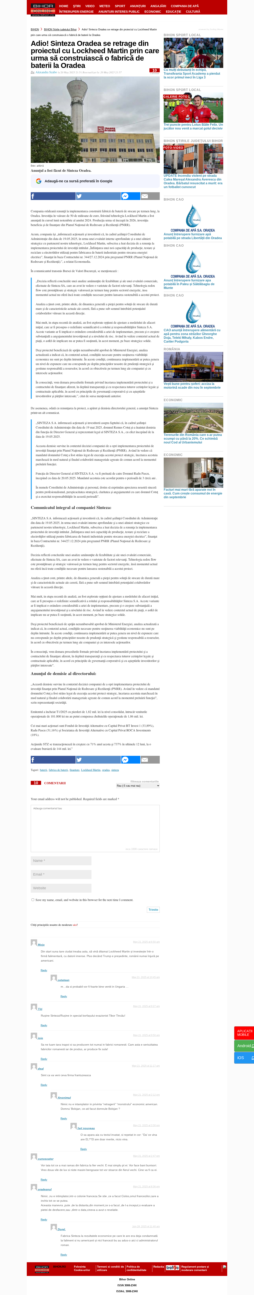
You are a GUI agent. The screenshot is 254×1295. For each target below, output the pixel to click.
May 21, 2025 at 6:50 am (146, 942)
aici (75, 925)
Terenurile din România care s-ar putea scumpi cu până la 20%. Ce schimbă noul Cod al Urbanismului (193, 438)
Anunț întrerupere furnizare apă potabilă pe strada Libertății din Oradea (193, 236)
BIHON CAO (174, 199)
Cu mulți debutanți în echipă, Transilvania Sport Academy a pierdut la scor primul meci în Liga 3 (192, 73)
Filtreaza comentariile (145, 781)
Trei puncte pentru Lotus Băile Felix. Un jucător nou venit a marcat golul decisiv (193, 126)
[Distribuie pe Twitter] (98, 196)
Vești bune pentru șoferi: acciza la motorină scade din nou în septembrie (192, 385)
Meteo (104, 6)
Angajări (158, 6)
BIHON (35, 29)
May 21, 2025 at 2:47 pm (146, 1156)
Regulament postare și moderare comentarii (195, 1268)
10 (154, 71)
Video (90, 6)
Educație (173, 11)
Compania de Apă (185, 6)
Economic (152, 11)
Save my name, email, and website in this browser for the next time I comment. (84, 900)
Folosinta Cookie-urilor (82, 1268)
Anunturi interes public (119, 11)
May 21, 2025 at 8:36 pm (146, 1186)
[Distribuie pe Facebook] (53, 196)
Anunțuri (138, 6)
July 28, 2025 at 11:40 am (146, 1226)
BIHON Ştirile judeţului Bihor (60, 29)
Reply (44, 970)
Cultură (193, 11)
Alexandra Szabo (46, 72)
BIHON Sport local (182, 35)
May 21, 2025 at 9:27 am (146, 1006)
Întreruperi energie (76, 11)
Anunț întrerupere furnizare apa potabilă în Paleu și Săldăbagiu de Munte (189, 284)
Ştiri (77, 6)
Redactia (158, 1266)
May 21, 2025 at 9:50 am (146, 1035)
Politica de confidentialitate (136, 1268)
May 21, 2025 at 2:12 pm (146, 1094)
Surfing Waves (216, 29)
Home (63, 6)
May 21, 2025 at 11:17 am (146, 1065)
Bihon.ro (59, 1266)
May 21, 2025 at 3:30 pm (146, 1125)
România (172, 349)
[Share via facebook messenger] (130, 196)
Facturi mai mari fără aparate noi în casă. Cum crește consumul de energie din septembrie (193, 493)
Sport (120, 6)
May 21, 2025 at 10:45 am (146, 977)
